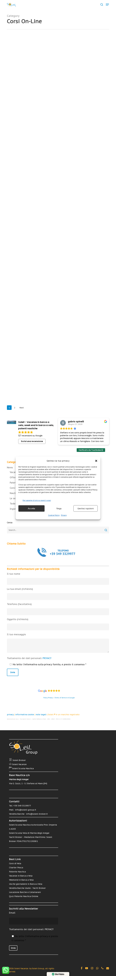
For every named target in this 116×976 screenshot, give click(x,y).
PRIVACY (47, 658)
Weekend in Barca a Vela (21, 879)
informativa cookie (24, 714)
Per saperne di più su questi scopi (37, 500)
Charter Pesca (16, 867)
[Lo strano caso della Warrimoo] (24, 111)
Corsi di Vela (15, 863)
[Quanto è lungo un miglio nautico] (24, 66)
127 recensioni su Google (30, 435)
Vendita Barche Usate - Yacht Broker (27, 888)
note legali (41, 714)
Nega (58, 508)
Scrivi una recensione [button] (32, 441)
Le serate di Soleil (70, 145)
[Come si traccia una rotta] (24, 346)
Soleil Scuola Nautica (23, 768)
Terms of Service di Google (65, 698)
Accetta (31, 508)
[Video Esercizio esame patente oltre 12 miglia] (24, 391)
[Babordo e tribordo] (24, 158)
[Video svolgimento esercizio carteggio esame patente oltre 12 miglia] (24, 251)
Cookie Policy (54, 515)
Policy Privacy (48, 698)
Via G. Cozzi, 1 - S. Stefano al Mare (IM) (28, 783)
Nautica (65, 55)
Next (22, 408)
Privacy (64, 515)
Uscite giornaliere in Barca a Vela (25, 884)
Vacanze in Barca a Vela (20, 875)
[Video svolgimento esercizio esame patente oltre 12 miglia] (24, 300)
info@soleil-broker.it (36, 813)
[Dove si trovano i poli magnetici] (24, 205)
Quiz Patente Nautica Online (23, 896)
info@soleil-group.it (25, 809)
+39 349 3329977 (22, 805)
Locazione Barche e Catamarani (25, 892)
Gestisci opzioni (86, 508)
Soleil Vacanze (19, 764)
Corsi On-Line (53, 55)
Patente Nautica (78, 55)
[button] (96, 460)
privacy (10, 714)
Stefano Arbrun (61, 75)
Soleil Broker (19, 760)
